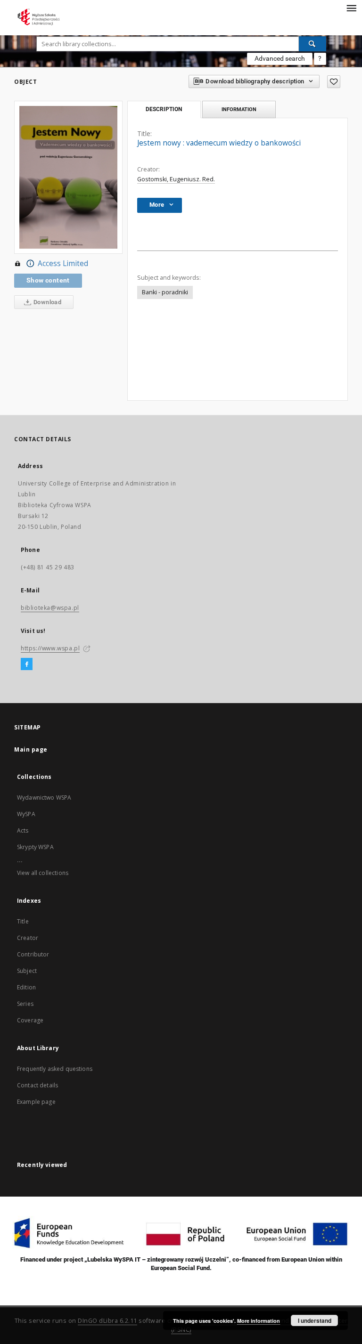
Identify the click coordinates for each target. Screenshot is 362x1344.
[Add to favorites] (333, 81)
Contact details (37, 1085)
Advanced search (280, 58)
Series (25, 1004)
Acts (23, 830)
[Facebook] (27, 664)
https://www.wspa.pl (50, 648)
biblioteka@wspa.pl (50, 608)
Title (23, 921)
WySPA (26, 814)
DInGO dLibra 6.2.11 (107, 1321)
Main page (31, 749)
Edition (26, 987)
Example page (36, 1102)
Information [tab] (239, 109)
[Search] (312, 43)
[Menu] (351, 7)
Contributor (33, 954)
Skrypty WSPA (35, 847)
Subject (27, 971)
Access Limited (63, 263)
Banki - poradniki (165, 292)
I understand (314, 1320)
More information (258, 1320)
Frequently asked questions (54, 1069)
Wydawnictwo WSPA (44, 797)
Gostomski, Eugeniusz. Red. (176, 179)
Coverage (30, 1020)
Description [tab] (164, 109)
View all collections (42, 873)
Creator (27, 938)
